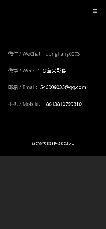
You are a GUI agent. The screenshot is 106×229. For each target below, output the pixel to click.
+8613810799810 (62, 104)
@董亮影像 (54, 70)
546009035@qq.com (63, 87)
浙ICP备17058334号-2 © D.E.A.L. (53, 143)
